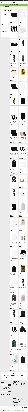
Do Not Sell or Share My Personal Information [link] (16, 404)
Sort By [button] (2, 12)
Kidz (21, 397)
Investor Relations (15, 402)
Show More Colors (21, 108)
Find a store (6, 390)
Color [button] (2, 24)
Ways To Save (22, 385)
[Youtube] (10, 394)
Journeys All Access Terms (16, 401)
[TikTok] (2, 394)
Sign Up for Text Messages (6, 383)
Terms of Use (14, 398)
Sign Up (2, 382)
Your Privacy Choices (16, 397)
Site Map (14, 391)
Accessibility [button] (25, 0)
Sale (21, 398)
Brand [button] (2, 17)
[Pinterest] (4, 394)
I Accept (24, 407)
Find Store (9, 391)
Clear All (8, 10)
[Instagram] (6, 394)
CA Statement (14, 400)
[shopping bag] (26, 2)
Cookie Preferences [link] (15, 405)
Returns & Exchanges (15, 385)
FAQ (13, 383)
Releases (22, 399)
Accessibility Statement (16, 399)
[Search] (7, 2)
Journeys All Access (23, 383)
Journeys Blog (22, 384)
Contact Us (14, 382)
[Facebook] (8, 394)
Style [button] (2, 33)
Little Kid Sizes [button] (3, 22)
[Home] (14, 2)
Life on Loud (22, 382)
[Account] (20, 2)
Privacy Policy (12, 410)
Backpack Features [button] (4, 31)
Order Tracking (4, 0)
